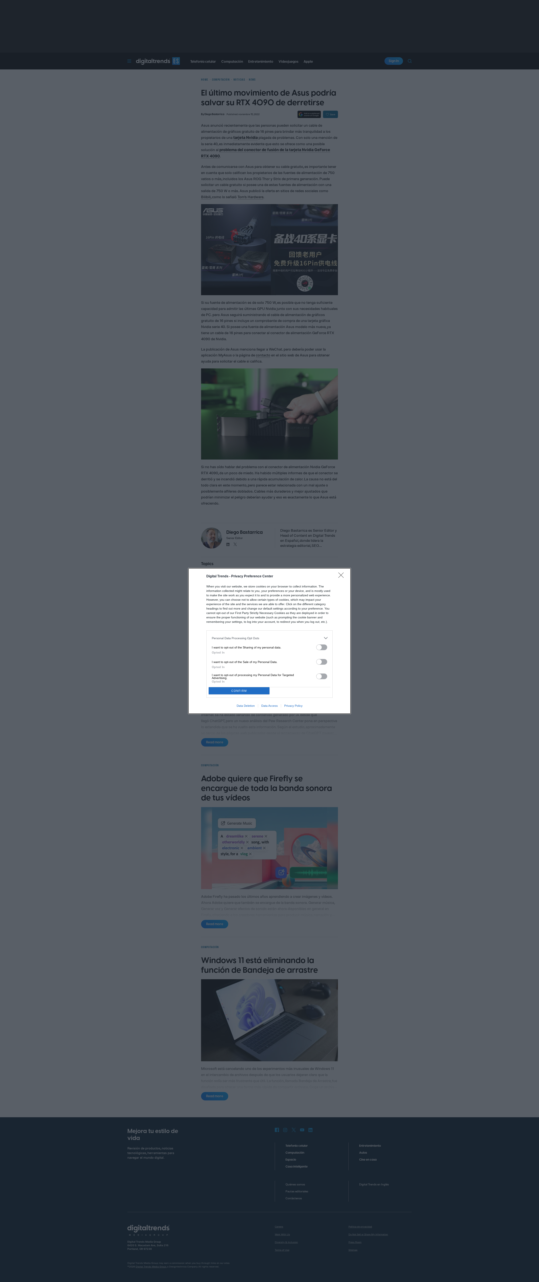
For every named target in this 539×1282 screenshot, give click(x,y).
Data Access (269, 705)
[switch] (321, 647)
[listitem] (269, 638)
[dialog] (269, 641)
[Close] (342, 577)
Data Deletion (246, 705)
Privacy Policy (293, 705)
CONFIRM (239, 690)
